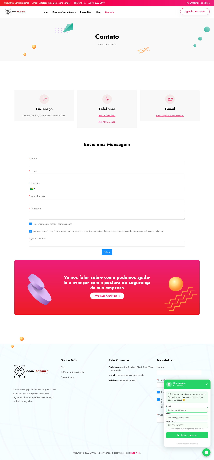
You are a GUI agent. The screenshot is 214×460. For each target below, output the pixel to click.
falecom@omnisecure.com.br (55, 3)
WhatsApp (171, 421)
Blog (98, 12)
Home (45, 12)
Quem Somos (67, 377)
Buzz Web (135, 453)
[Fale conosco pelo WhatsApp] (206, 452)
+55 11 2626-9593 (107, 115)
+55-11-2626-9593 (127, 380)
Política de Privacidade (72, 372)
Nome (168, 406)
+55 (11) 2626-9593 (95, 3)
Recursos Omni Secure (64, 12)
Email (168, 414)
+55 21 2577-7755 (107, 122)
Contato (109, 12)
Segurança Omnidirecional (16, 3)
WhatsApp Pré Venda (200, 3)
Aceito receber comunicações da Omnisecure (186, 429)
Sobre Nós (85, 12)
